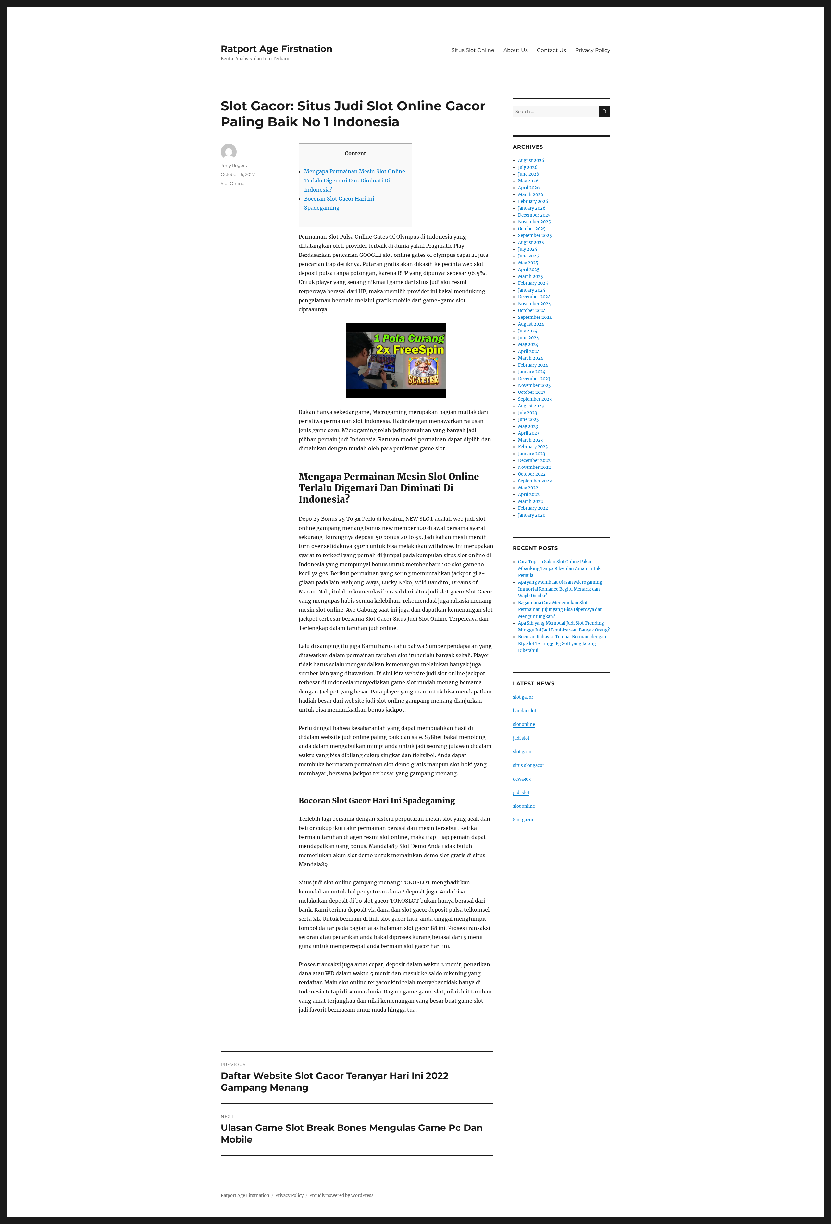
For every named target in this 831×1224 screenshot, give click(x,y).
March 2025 (530, 276)
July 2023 (527, 413)
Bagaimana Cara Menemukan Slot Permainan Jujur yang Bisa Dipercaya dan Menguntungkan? (560, 609)
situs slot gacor (528, 765)
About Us (515, 50)
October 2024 (532, 310)
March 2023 (530, 440)
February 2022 (533, 508)
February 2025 (533, 283)
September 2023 (535, 399)
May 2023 (528, 426)
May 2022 (528, 488)
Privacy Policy (592, 50)
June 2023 (528, 419)
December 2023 (534, 378)
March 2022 (530, 501)
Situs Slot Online (473, 50)
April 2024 (529, 351)
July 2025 (527, 249)
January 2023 (531, 453)
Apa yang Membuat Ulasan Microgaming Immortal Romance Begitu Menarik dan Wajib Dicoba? (560, 589)
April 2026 (529, 188)
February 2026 (533, 201)
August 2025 (531, 242)
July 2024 (527, 331)
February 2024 (533, 365)
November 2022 (534, 467)
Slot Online (232, 183)
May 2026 (528, 181)
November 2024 (534, 303)
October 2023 (531, 392)
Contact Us (551, 50)
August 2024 (531, 324)
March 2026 (530, 194)
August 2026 (531, 160)
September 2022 (535, 481)
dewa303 (522, 779)
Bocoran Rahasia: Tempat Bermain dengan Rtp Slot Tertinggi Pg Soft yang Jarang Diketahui (562, 643)
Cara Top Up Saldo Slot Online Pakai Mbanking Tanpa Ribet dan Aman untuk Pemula (559, 568)
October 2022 (532, 474)
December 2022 (534, 460)
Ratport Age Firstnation (276, 48)
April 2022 (529, 494)
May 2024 (528, 344)
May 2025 (528, 263)
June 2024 (528, 338)
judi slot (521, 738)
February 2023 (533, 447)
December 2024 (534, 297)
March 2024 (530, 358)
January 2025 (531, 290)
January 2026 (532, 208)
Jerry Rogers (234, 165)
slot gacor (523, 697)
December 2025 (534, 215)
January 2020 (531, 515)
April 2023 (528, 433)
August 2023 (531, 406)
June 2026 (528, 174)
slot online (524, 724)
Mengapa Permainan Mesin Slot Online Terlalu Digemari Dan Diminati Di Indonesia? (354, 180)
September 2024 (535, 317)
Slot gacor (523, 820)
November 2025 (534, 222)
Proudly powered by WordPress (341, 1195)
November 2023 (534, 385)
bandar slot (524, 711)
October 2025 (532, 228)
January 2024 (531, 372)
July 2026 (528, 167)
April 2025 (529, 269)
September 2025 (535, 235)
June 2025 (528, 256)
